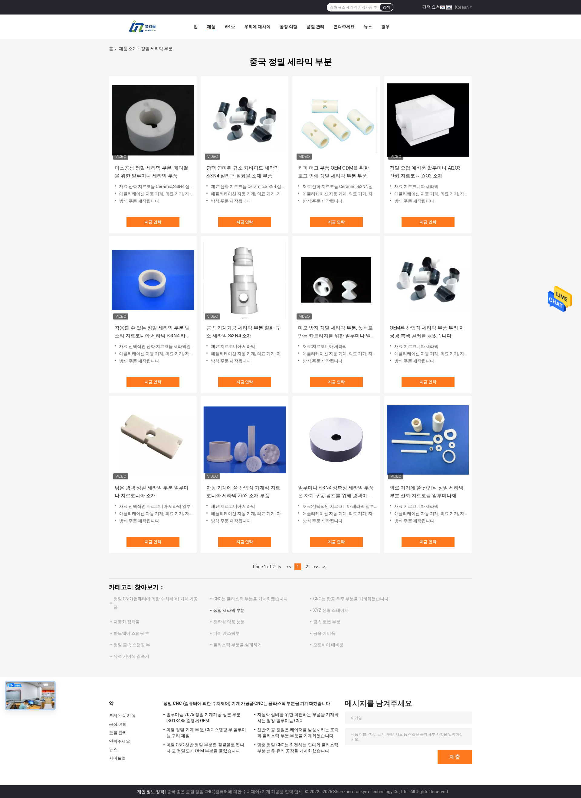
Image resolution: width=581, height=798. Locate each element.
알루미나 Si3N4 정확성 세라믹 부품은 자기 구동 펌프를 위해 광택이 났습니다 (336, 492)
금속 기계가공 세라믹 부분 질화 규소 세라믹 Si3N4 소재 (243, 332)
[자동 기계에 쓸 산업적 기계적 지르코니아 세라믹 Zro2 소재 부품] (244, 440)
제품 (211, 26)
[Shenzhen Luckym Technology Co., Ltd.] (142, 27)
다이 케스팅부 (226, 633)
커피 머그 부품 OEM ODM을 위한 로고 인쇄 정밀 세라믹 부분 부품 (333, 172)
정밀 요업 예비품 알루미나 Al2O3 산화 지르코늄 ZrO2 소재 (425, 172)
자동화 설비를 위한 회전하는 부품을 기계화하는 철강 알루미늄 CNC (298, 717)
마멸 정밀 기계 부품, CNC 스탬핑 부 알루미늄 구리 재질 (206, 732)
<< (288, 566)
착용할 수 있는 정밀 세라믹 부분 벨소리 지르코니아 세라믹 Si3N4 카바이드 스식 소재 (152, 332)
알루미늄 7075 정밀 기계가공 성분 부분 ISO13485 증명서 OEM (203, 717)
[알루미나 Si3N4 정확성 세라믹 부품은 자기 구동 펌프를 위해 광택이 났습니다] (336, 440)
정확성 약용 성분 (229, 621)
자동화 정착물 (126, 621)
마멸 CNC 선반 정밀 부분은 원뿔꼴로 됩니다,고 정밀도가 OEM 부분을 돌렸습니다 (205, 747)
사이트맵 (117, 758)
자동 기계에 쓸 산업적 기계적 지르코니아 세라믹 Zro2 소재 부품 (243, 491)
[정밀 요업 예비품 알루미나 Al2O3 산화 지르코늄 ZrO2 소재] (428, 120)
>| (325, 566)
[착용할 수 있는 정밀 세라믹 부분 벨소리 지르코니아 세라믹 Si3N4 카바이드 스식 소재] (153, 280)
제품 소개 (128, 48)
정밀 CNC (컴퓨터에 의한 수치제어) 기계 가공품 (208, 703)
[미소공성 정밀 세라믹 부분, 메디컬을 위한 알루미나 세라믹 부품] (153, 120)
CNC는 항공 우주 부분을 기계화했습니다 (351, 598)
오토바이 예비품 (328, 644)
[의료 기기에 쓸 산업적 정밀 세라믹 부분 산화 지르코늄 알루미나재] (428, 440)
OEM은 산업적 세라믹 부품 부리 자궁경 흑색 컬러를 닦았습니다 (427, 332)
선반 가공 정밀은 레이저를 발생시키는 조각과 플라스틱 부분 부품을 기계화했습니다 (298, 732)
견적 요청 (431, 7)
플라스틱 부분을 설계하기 (237, 644)
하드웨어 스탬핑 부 (131, 633)
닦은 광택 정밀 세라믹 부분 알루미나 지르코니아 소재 (152, 491)
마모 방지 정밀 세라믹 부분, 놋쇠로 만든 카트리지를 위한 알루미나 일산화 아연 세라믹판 (335, 332)
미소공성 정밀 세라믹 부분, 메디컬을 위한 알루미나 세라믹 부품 (151, 172)
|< (279, 566)
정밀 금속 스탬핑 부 (131, 644)
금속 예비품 (324, 633)
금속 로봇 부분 (326, 621)
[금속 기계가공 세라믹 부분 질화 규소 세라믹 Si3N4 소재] (244, 280)
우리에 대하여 (257, 26)
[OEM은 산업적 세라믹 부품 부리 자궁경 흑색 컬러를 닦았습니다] (428, 280)
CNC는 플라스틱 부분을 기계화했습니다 (250, 598)
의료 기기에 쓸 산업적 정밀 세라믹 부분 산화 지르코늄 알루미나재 (427, 491)
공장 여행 (288, 26)
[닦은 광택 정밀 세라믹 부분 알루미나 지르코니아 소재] (153, 440)
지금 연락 (153, 222)
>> (315, 566)
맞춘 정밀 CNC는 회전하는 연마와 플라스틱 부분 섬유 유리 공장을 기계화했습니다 (297, 747)
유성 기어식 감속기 (131, 656)
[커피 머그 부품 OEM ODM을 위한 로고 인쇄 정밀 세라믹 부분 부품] (336, 120)
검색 (386, 7)
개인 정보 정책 (150, 791)
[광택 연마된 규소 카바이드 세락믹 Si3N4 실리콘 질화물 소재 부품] (244, 120)
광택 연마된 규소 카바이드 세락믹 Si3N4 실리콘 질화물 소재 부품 (242, 172)
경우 (385, 26)
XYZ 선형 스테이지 (331, 610)
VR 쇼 (230, 26)
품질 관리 (315, 26)
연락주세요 (344, 26)
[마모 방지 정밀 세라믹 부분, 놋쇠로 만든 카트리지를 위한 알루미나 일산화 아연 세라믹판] (336, 280)
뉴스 (368, 26)
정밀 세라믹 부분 (229, 610)
